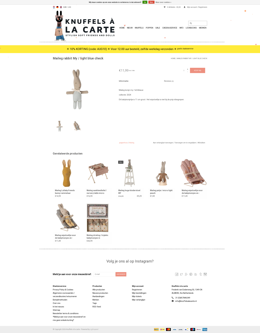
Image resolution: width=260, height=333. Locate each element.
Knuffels (139, 28)
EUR (65, 7)
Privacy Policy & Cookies (63, 290)
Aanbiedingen (98, 296)
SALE (157, 28)
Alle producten (98, 290)
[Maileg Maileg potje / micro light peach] (162, 173)
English (61, 7)
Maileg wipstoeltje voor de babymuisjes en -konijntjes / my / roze (192, 191)
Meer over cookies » (163, 2)
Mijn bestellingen (139, 293)
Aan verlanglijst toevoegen (163, 143)
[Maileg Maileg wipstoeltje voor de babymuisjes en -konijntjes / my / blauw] (66, 217)
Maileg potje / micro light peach (161, 191)
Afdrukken (201, 143)
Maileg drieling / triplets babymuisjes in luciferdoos (97, 236)
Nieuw (130, 28)
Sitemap (56, 310)
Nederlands (54, 7)
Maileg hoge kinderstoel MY (129, 191)
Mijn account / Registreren (197, 7)
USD (69, 7)
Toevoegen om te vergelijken (185, 143)
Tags (94, 303)
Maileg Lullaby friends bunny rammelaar (65, 191)
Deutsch (57, 7)
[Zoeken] (189, 23)
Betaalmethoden (60, 300)
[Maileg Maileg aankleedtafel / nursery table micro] (98, 173)
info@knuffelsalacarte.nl (186, 301)
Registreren (137, 290)
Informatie (123, 81)
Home (122, 28)
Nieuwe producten (100, 293)
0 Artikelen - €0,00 (174, 7)
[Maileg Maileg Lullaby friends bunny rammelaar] (66, 173)
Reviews (169, 81)
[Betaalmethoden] (156, 329)
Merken (202, 28)
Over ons (56, 303)
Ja (145, 2)
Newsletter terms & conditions (66, 313)
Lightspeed (94, 329)
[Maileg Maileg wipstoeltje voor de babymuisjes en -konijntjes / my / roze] (193, 173)
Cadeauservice (169, 28)
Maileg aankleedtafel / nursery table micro (97, 191)
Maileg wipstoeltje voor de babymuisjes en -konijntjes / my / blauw (65, 236)
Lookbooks (191, 28)
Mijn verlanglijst (138, 300)
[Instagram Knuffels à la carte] (205, 274)
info (181, 28)
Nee (151, 2)
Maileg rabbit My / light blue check (192, 58)
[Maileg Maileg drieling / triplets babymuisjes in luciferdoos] (98, 217)
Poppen (149, 28)
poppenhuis (123, 143)
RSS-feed (96, 307)
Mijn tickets (137, 296)
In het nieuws (58, 307)
